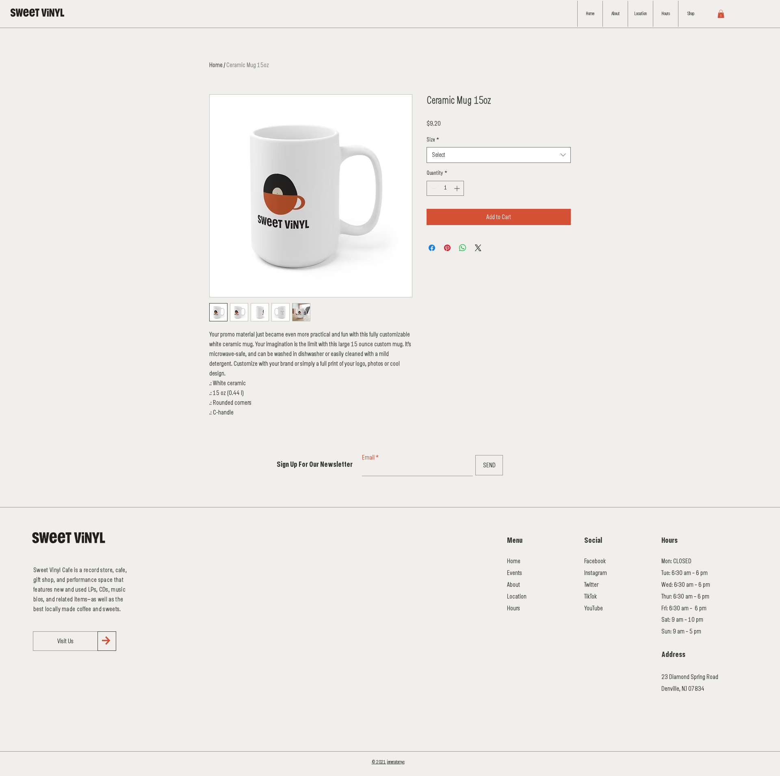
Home (216, 65)
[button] (720, 14)
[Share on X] (478, 248)
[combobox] (499, 155)
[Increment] (458, 188)
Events (514, 572)
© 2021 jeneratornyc (388, 762)
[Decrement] (433, 188)
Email (368, 457)
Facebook (595, 561)
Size (433, 140)
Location (516, 596)
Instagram (595, 572)
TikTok (590, 596)
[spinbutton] (445, 188)
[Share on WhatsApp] (463, 248)
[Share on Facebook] (432, 248)
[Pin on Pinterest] (447, 248)
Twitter (591, 584)
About (513, 584)
